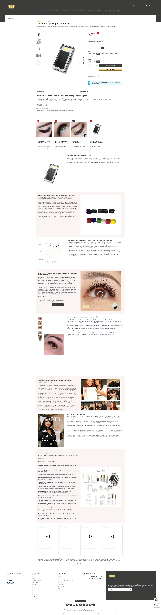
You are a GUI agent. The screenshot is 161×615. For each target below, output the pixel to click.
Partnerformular (36, 588)
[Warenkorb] (152, 6)
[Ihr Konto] (149, 6)
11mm (116, 53)
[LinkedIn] (87, 605)
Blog (33, 576)
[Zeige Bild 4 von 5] (83, 62)
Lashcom (83, 254)
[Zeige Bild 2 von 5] (83, 59)
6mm (94, 53)
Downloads (34, 578)
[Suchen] (147, 6)
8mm (102, 53)
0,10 (90, 61)
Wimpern (92, 99)
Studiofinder (35, 584)
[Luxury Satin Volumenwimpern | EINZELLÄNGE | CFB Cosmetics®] (79, 129)
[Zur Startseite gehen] (11, 7)
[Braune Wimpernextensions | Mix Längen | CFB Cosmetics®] (62, 129)
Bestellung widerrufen (80, 600)
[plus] (97, 65)
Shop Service (36, 573)
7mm (98, 53)
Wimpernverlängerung (51, 110)
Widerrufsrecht (61, 586)
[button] (110, 70)
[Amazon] (90, 605)
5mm (90, 53)
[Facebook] (67, 605)
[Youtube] (74, 605)
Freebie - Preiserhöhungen (38, 580)
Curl (43, 203)
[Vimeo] (77, 605)
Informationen (62, 573)
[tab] (57, 92)
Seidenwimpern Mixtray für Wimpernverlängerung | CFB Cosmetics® (96, 142)
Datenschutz (60, 584)
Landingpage (35, 596)
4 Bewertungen (47, 21)
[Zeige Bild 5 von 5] (83, 63)
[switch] (157, 606)
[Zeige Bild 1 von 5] (83, 57)
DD (102, 48)
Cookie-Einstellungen (37, 598)
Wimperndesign (86, 246)
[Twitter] (70, 605)
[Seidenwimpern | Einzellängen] (63, 60)
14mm (99, 56)
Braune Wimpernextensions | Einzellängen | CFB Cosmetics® (44, 142)
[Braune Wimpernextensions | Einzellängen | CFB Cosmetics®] (44, 129)
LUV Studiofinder (36, 582)
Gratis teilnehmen (58, 304)
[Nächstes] (40, 339)
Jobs (59, 578)
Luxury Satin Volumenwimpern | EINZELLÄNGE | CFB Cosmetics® (76, 142)
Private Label (35, 592)
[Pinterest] (80, 605)
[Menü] (159, 598)
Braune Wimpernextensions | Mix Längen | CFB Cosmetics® (61, 142)
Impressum (60, 590)
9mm (107, 53)
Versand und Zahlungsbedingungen (65, 580)
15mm (103, 56)
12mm (90, 56)
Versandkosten (78, 609)
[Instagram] (84, 605)
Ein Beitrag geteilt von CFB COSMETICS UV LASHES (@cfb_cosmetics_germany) (55, 552)
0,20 (98, 61)
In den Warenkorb (110, 65)
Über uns (60, 576)
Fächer (58, 392)
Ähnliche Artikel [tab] (40, 116)
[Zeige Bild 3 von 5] (83, 60)
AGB (59, 588)
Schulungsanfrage (36, 594)
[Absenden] (130, 589)
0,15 (94, 61)
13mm (94, 56)
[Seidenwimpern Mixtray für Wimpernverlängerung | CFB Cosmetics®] (97, 129)
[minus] (89, 65)
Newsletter (34, 586)
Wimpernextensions (80, 98)
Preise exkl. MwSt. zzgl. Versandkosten (96, 39)
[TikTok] (93, 605)
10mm (111, 53)
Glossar (59, 592)
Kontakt (34, 590)
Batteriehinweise (61, 582)
